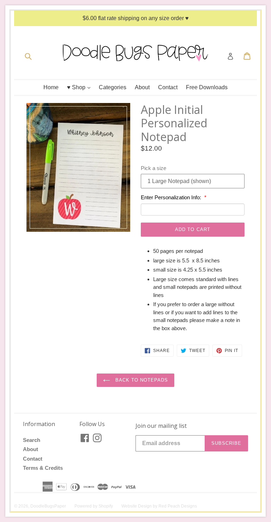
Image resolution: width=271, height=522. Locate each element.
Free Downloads (207, 87)
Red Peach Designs (177, 506)
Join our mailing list (161, 426)
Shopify (105, 506)
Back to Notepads (141, 380)
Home (51, 87)
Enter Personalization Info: (172, 197)
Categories (112, 87)
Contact (167, 87)
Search (31, 440)
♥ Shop (80, 87)
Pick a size (153, 168)
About (142, 87)
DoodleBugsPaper (48, 506)
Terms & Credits (43, 468)
